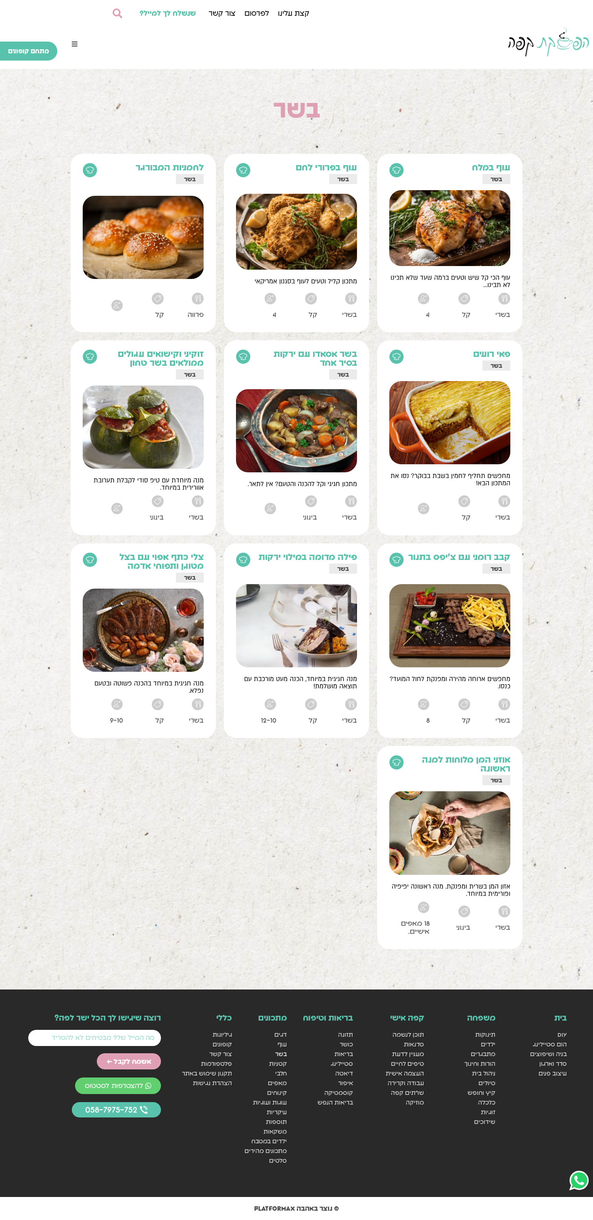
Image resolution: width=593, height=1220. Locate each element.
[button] (74, 44)
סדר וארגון (553, 1063)
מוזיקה (415, 1102)
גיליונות (222, 1034)
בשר (496, 179)
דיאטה (344, 1073)
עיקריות (277, 1112)
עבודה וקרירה (406, 1083)
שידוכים (484, 1121)
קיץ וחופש (481, 1092)
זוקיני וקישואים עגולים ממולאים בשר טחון (161, 358)
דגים (280, 1034)
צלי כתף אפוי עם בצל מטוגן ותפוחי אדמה (161, 561)
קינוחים (277, 1092)
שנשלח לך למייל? (168, 13)
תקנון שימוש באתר (207, 1073)
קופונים (222, 1044)
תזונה (345, 1034)
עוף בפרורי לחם (326, 167)
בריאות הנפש (335, 1102)
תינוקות (485, 1034)
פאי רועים (491, 354)
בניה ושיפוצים (548, 1054)
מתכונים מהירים (265, 1151)
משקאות (275, 1131)
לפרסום (256, 13)
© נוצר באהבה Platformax (296, 1208)
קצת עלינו (293, 13)
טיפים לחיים (407, 1063)
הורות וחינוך (479, 1063)
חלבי (281, 1073)
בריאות (343, 1054)
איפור (345, 1083)
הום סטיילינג (550, 1044)
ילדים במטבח (269, 1141)
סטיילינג (342, 1063)
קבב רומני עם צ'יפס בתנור (459, 557)
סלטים (278, 1160)
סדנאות (414, 1044)
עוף (282, 1044)
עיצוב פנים (553, 1073)
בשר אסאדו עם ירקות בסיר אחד (315, 358)
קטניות (278, 1063)
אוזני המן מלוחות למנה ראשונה (466, 764)
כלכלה (486, 1102)
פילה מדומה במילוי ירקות (308, 557)
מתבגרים (483, 1054)
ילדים (488, 1044)
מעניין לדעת (408, 1054)
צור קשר (222, 13)
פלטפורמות (216, 1063)
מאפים (277, 1083)
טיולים (486, 1083)
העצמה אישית (405, 1073)
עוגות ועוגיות (270, 1102)
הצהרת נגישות (212, 1083)
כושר (346, 1044)
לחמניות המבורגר (170, 167)
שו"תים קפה (407, 1092)
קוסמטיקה (338, 1092)
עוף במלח (491, 167)
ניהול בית (483, 1073)
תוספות (276, 1121)
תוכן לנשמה (408, 1034)
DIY (562, 1034)
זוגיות (488, 1112)
